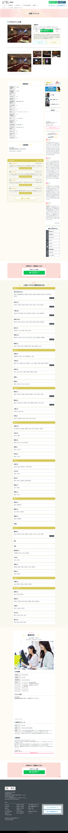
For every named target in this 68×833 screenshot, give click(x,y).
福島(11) (15, 442)
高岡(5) (18, 622)
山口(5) (18, 473)
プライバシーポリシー (31, 809)
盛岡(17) (15, 456)
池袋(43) (35, 294)
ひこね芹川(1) (26, 383)
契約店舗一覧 (19, 809)
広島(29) (15, 466)
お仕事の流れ (10, 5)
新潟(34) (16, 598)
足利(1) (26, 330)
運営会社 (34, 5)
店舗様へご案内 (30, 808)
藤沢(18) (38, 321)
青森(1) (15, 449)
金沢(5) (21, 615)
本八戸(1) (19, 449)
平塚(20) (31, 321)
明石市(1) (36, 371)
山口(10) (16, 471)
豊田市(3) (31, 394)
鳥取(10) (16, 491)
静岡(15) (15, 402)
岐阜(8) (15, 415)
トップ (5, 5)
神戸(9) (15, 371)
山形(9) (15, 435)
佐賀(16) (15, 573)
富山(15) (16, 619)
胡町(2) (30, 466)
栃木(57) (16, 327)
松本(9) (19, 594)
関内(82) (15, 321)
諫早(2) (22, 566)
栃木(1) (29, 330)
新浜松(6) (25, 402)
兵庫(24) (16, 369)
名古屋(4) (23, 394)
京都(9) (20, 356)
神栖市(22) (16, 337)
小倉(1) (32, 356)
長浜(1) (15, 383)
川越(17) (31, 304)
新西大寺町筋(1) (28, 480)
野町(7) (15, 615)
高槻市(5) (47, 363)
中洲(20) (15, 534)
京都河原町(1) (28, 356)
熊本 (15, 540)
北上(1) (19, 456)
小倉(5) (23, 534)
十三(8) (31, 363)
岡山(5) (15, 478)
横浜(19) (34, 321)
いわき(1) (22, 442)
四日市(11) (16, 411)
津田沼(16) (30, 313)
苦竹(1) (33, 428)
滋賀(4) (15, 381)
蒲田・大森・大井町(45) (29, 294)
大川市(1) (38, 534)
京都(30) (16, 353)
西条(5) (18, 511)
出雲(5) (18, 487)
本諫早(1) (33, 566)
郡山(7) (19, 442)
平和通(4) (26, 534)
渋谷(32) (15, 296)
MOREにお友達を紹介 (20, 811)
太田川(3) (38, 394)
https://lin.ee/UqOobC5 (14, 799)
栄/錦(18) (19, 394)
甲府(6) (15, 608)
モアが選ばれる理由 (26, 5)
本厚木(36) (23, 321)
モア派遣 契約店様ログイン (53, 811)
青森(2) (15, 446)
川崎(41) (19, 321)
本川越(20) (19, 304)
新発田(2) (30, 601)
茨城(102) (16, 334)
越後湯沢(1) (37, 601)
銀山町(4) (23, 466)
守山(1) (22, 383)
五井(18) (25, 313)
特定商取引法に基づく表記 (32, 811)
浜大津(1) (19, 383)
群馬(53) (16, 343)
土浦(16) (19, 337)
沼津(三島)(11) (20, 402)
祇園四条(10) (16, 356)
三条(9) (23, 356)
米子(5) (18, 494)
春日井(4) (27, 394)
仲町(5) (23, 601)
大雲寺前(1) (22, 480)
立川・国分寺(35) (48, 294)
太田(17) (15, 346)
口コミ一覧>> (57, 222)
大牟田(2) (30, 534)
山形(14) (16, 433)
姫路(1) (32, 371)
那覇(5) (18, 584)
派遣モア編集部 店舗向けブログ (33, 806)
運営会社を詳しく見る (53, 127)
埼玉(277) (16, 302)
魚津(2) (25, 622)
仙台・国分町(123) (17, 428)
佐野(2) (23, 330)
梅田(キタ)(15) (23, 363)
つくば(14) (24, 337)
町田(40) (43, 294)
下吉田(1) (19, 608)
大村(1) (29, 566)
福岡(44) (16, 531)
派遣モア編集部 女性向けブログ (33, 804)
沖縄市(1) (30, 584)
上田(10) (15, 594)
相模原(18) (42, 321)
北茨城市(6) (38, 337)
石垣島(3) (22, 584)
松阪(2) (19, 411)
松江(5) (15, 487)
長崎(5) (19, 566)
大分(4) (15, 557)
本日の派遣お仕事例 (8, 811)
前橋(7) (22, 346)
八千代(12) (38, 313)
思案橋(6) (15, 566)
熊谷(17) (34, 304)
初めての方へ (18, 5)
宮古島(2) (26, 584)
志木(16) (38, 304)
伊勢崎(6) (26, 346)
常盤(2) (15, 480)
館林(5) (29, 346)
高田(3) (26, 601)
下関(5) (15, 473)
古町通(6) (19, 601)
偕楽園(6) (43, 337)
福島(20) (16, 440)
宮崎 (15, 546)
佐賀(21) (16, 571)
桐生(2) (33, 346)
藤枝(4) (36, 402)
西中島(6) (42, 363)
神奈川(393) (17, 319)
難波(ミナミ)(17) (17, 363)
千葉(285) (16, 310)
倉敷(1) (18, 480)
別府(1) (18, 559)
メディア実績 (7, 809)
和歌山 (15, 377)
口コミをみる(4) (54, 42)
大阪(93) (16, 360)
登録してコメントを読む (25, 198)
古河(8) (34, 337)
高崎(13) (19, 346)
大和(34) (27, 321)
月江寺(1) (23, 608)
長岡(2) (33, 601)
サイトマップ (30, 813)
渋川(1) (40, 346)
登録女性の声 (7, 813)
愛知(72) (16, 391)
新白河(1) (26, 442)
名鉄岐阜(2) (20, 418)
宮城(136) (16, 426)
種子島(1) (27, 552)
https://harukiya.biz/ (26, 679)
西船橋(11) (42, 313)
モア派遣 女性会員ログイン (53, 807)
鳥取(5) (15, 494)
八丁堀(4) (27, 466)
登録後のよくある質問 (20, 808)
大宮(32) (15, 304)
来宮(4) (29, 402)
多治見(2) (15, 418)
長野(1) (22, 594)
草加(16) (42, 304)
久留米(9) (19, 534)
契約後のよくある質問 (20, 806)
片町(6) (18, 615)
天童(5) (18, 435)
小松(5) (25, 615)
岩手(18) (16, 453)
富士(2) (42, 402)
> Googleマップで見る (49, 125)
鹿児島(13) (16, 550)
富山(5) (15, 622)
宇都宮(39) (16, 330)
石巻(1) (30, 428)
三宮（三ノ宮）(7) (20, 371)
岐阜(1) (30, 418)
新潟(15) (15, 601)
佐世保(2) (26, 566)
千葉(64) (15, 313)
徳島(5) (15, 518)
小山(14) (19, 330)
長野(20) (16, 591)
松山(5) (15, 584)
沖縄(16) (16, 581)
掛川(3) (39, 402)
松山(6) (15, 511)
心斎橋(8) (35, 363)
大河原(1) (41, 428)
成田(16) (33, 313)
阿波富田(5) (19, 518)
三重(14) (16, 408)
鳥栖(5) (19, 573)
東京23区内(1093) (18, 291)
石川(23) (16, 612)
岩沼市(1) (37, 428)
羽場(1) (24, 418)
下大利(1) (34, 534)
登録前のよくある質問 (20, 804)
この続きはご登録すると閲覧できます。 (25, 168)
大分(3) (15, 559)
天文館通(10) (16, 552)
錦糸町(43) (39, 294)
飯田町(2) (36, 346)
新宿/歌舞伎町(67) (21, 294)
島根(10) (16, 485)
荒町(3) (21, 622)
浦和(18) (23, 304)
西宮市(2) (28, 371)
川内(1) (23, 552)
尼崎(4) (24, 371)
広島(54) (16, 464)
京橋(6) (39, 363)
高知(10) (16, 502)
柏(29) (19, 313)
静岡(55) (16, 400)
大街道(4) (22, 511)
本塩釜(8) (22, 428)
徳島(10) (16, 516)
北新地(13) (28, 363)
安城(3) (42, 394)
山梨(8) (15, 605)
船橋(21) (22, 313)
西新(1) (42, 534)
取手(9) (31, 337)
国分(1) (20, 552)
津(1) (22, 411)
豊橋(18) (15, 394)
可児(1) (27, 418)
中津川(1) (34, 418)
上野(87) (15, 294)
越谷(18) (27, 304)
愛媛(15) (16, 509)
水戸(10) (27, 337)
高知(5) (15, 504)
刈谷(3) (35, 394)
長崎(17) (16, 564)
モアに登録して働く (40, 42)
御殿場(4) (32, 402)
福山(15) (19, 466)
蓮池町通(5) (19, 504)
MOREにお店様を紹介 (20, 813)
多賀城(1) (26, 428)
